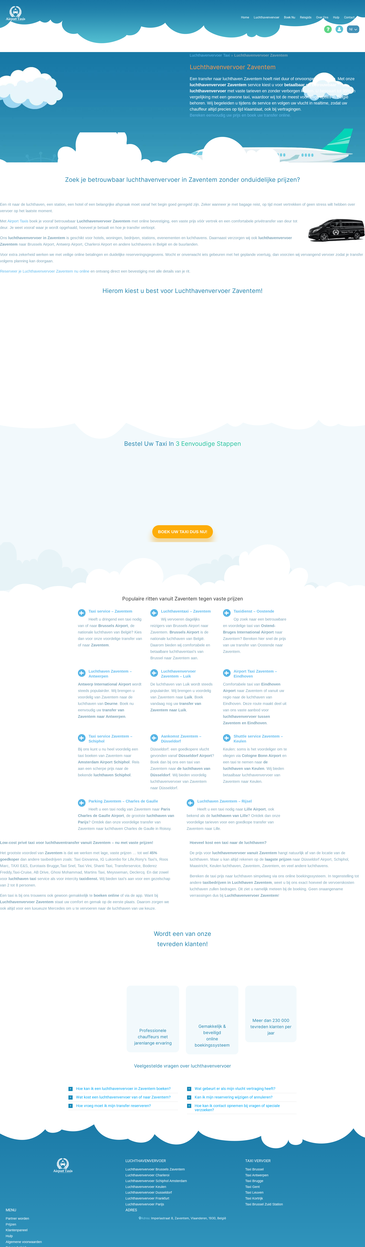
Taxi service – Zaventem (110, 611)
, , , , (188, 1218)
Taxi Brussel (254, 1169)
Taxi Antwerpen (256, 1175)
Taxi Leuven (254, 1192)
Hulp (9, 1236)
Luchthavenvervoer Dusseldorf (148, 1192)
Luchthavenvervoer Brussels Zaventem (155, 1169)
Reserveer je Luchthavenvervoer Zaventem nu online (44, 271)
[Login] (339, 29)
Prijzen (11, 1224)
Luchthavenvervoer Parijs (144, 1204)
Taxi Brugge (254, 1181)
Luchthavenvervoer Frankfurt (147, 1198)
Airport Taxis (17, 221)
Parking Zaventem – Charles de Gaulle (123, 801)
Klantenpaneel (17, 1230)
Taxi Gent (252, 1186)
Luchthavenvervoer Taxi (210, 55)
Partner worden (17, 1218)
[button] (123, 1089)
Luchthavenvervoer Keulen (145, 1186)
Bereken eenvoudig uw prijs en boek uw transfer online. (240, 115)
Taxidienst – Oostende (254, 611)
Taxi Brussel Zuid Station (264, 1204)
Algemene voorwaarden (24, 1242)
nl (350, 29)
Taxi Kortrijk (254, 1198)
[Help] (328, 29)
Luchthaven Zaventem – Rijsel (224, 801)
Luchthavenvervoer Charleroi (147, 1175)
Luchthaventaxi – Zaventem (186, 611)
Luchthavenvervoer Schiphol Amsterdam (156, 1181)
